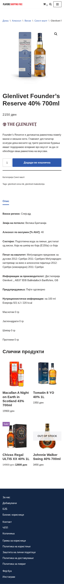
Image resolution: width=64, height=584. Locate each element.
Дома (6, 20)
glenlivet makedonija (35, 184)
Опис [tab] (6, 201)
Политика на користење (17, 546)
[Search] (50, 4)
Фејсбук (7, 570)
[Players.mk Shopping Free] (13, 4)
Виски (28, 20)
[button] (56, 34)
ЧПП (5, 527)
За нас (6, 497)
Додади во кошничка (37, 162)
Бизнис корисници (13, 514)
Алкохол (16, 20)
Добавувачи (10, 503)
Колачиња (9, 533)
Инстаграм (9, 576)
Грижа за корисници (14, 540)
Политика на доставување (18, 558)
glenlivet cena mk (16, 184)
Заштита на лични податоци (19, 552)
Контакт (7, 521)
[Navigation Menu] (57, 4)
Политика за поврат (14, 563)
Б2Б (5, 508)
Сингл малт (40, 20)
